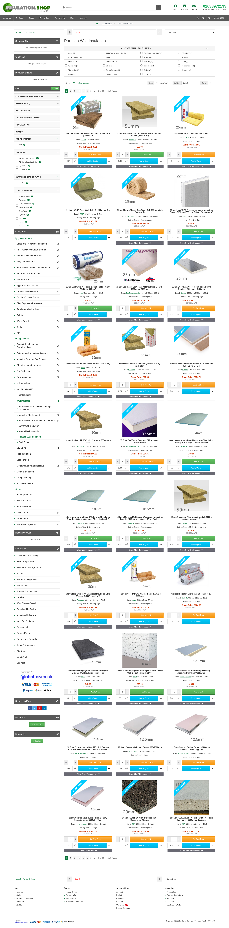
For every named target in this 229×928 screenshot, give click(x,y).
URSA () (147, 74)
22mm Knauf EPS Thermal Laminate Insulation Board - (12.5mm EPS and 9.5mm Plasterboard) (191, 211)
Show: (204, 83)
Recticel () (148, 62)
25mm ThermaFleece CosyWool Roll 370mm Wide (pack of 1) (140, 211)
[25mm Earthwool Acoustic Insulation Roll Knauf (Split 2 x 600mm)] (88, 266)
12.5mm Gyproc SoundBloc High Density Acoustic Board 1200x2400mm (191, 672)
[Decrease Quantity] (66, 154)
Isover (83, 368)
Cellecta (185, 370)
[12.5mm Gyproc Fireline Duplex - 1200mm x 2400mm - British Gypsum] (191, 727)
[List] (69, 83)
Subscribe (37, 741)
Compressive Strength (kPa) (29, 96)
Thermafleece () (188, 66)
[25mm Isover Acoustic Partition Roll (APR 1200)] (88, 343)
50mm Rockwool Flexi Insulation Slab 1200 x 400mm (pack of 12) (191, 518)
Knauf (84, 140)
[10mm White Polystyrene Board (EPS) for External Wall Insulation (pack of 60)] (139, 650)
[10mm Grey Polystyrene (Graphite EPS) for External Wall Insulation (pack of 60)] (88, 650)
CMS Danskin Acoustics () (116, 53)
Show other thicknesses (86, 166)
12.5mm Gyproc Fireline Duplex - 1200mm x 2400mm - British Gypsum (191, 748)
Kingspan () (186, 70)
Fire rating (21, 152)
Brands (19, 132)
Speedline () (73, 66)
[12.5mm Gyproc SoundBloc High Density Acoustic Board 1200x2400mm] (191, 650)
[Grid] (65, 83)
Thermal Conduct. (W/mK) (27, 117)
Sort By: (176, 83)
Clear (56, 89)
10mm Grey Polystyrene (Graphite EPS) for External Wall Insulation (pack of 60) (88, 672)
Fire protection (23, 139)
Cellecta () (148, 70)
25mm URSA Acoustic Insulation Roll (191, 133)
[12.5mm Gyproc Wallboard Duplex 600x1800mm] (139, 727)
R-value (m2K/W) (23, 110)
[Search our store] (158, 7)
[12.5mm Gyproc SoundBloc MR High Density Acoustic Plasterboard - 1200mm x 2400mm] (88, 727)
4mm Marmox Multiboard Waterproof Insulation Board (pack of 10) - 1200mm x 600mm (191, 441)
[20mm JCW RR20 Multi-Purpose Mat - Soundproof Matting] (139, 797)
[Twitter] (34, 708)
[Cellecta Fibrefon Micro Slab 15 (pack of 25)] (191, 573)
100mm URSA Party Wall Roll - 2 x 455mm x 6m (88, 210)
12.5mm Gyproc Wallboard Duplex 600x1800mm (140, 747)
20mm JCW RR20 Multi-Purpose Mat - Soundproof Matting (139, 819)
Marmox (184, 446)
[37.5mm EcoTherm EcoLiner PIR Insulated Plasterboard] (139, 420)
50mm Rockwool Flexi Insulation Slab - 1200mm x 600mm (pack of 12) (139, 134)
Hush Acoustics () (75, 57)
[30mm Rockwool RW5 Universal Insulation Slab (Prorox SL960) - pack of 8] (88, 573)
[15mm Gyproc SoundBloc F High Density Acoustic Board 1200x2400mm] (88, 797)
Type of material (24, 190)
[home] (97, 23)
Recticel (183, 293)
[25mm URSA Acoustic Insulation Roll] (191, 113)
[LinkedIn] (44, 708)
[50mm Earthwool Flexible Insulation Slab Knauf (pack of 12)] (88, 113)
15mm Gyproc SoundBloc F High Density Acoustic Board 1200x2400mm (88, 819)
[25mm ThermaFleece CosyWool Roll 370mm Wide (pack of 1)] (139, 190)
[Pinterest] (39, 708)
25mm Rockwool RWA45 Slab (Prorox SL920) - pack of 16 (139, 365)
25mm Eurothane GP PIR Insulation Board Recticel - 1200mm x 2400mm (191, 288)
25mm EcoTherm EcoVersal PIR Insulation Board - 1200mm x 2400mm (139, 288)
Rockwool (132, 140)
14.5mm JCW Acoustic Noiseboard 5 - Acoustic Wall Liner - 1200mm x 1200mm (191, 819)
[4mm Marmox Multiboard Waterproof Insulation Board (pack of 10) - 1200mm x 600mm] (191, 420)
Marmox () (73, 62)
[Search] (159, 32)
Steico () (110, 66)
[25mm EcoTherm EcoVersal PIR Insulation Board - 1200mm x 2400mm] (139, 266)
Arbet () (72, 53)
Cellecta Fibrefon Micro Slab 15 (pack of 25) (191, 594)
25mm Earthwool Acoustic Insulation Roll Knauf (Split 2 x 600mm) (88, 288)
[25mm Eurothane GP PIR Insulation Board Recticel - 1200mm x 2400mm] (191, 266)
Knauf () (72, 74)
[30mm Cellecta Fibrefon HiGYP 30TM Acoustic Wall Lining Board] (191, 343)
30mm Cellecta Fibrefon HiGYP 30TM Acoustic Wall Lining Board (191, 365)
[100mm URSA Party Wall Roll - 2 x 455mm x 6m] (88, 190)
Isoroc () (109, 57)
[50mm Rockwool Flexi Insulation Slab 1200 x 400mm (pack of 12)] (191, 497)
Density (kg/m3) (23, 103)
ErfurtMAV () (187, 53)
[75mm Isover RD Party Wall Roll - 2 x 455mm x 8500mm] (139, 573)
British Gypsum (185, 677)
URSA (187, 137)
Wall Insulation (107, 23)
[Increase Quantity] (75, 154)
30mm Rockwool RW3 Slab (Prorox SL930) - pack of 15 (88, 441)
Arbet (83, 677)
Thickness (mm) (23, 125)
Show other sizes (87, 851)
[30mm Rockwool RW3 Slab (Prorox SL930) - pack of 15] (88, 420)
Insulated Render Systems (25, 32)
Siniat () (185, 62)
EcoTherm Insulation (133, 293)
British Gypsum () (113, 70)
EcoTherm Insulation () (153, 53)
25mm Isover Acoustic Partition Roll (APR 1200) (88, 364)
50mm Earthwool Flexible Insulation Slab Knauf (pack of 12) (88, 134)
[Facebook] (30, 708)
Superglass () (149, 66)
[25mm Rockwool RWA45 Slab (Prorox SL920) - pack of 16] (139, 343)
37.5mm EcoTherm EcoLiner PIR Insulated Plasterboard (139, 441)
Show (151, 83)
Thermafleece (132, 216)
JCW (133, 824)
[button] (95, 154)
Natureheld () (111, 62)
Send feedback (37, 724)
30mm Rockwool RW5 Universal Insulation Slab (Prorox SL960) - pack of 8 (88, 595)
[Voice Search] (63, 7)
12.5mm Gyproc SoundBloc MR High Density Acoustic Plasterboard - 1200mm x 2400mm (88, 748)
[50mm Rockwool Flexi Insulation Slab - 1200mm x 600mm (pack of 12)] (139, 113)
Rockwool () (111, 74)
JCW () (185, 57)
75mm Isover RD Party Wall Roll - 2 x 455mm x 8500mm (139, 595)
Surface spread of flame (28, 177)
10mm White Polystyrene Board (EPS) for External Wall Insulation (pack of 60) (139, 672)
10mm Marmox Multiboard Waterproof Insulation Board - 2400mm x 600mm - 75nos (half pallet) (88, 518)
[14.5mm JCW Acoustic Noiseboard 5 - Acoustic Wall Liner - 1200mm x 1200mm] (191, 797)
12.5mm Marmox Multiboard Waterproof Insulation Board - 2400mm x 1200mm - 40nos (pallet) (139, 518)
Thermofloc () (73, 70)
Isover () (147, 57)
